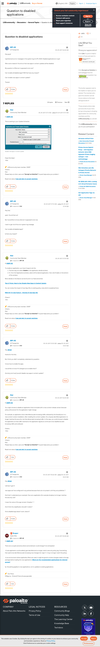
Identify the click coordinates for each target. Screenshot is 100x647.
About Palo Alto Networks (14, 611)
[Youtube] (91, 607)
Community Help (61, 615)
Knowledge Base (61, 623)
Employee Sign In (91, 3)
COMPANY (8, 607)
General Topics (33, 22)
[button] (84, 638)
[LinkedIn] (84, 613)
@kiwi (10, 350)
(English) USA (62, 3)
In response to (17, 206)
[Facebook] (91, 613)
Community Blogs (62, 611)
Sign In (81, 3)
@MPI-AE (10, 117)
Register (72, 3)
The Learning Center (63, 619)
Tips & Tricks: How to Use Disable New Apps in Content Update (25, 283)
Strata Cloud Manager (86, 175)
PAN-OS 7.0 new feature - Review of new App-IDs (21, 292)
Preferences (88, 643)
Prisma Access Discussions (87, 161)
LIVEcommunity (9, 22)
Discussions (21, 22)
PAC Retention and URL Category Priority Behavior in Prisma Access (87, 170)
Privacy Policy (51, 641)
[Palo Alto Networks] (15, 601)
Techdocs (58, 627)
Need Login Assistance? (88, 25)
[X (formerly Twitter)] (84, 607)
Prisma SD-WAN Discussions (88, 186)
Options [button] (67, 47)
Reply (65, 89)
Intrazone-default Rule (85, 138)
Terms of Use (34, 615)
